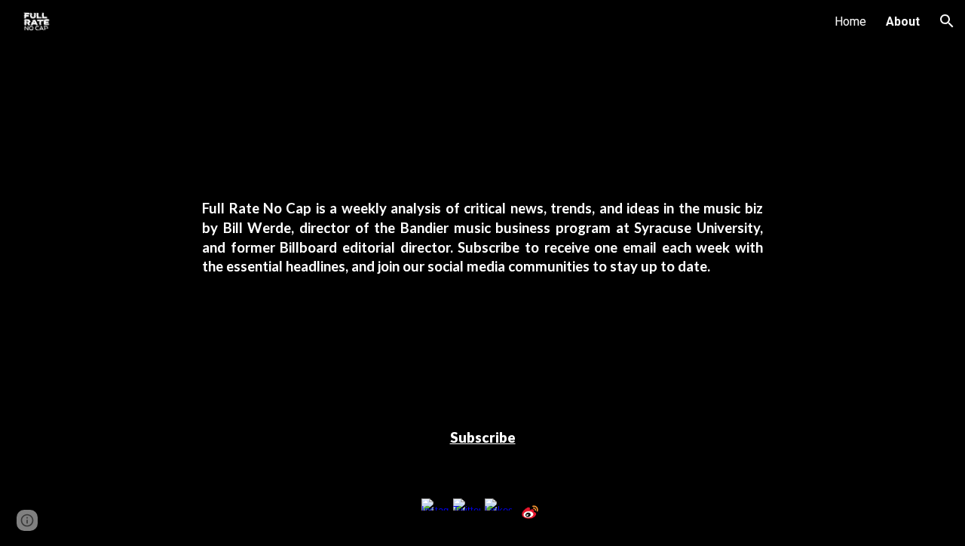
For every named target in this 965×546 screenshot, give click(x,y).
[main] (482, 238)
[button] (947, 21)
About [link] (903, 21)
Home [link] (850, 21)
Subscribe (483, 437)
